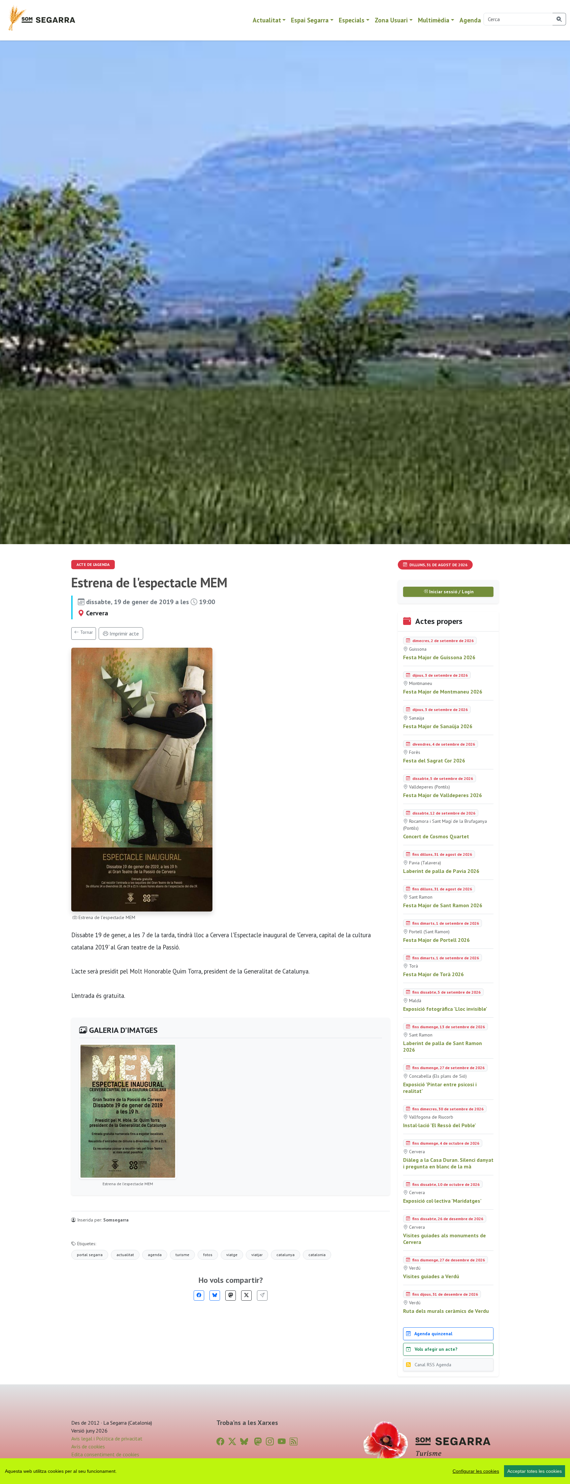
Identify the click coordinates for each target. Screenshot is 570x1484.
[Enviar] (262, 1295)
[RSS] (294, 1442)
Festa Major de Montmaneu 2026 (442, 691)
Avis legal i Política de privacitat (106, 1438)
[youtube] (282, 1442)
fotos (207, 1254)
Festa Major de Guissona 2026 (439, 657)
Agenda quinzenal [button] (432, 1334)
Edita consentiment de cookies (105, 1454)
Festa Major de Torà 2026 (433, 974)
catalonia (317, 1254)
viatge (232, 1254)
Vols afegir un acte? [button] (435, 1349)
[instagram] (270, 1442)
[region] (285, 1471)
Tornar (86, 632)
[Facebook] (199, 1295)
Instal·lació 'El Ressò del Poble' (439, 1125)
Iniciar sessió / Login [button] (451, 592)
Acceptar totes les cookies (534, 1471)
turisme (182, 1254)
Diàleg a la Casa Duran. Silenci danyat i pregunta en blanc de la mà (448, 1163)
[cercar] (559, 19)
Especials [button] (351, 20)
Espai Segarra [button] (310, 20)
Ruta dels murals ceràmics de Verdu (446, 1311)
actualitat (125, 1254)
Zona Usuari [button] (391, 20)
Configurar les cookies (476, 1471)
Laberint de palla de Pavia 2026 (441, 871)
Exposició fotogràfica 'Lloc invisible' (445, 1008)
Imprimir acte (123, 633)
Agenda (470, 20)
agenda (155, 1254)
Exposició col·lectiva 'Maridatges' (442, 1200)
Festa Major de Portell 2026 (436, 940)
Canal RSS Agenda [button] (432, 1365)
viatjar (257, 1254)
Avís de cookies (88, 1446)
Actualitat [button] (267, 20)
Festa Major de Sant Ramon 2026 (442, 905)
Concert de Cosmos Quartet (436, 836)
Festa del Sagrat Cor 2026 (434, 760)
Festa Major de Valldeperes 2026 (442, 795)
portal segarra (90, 1254)
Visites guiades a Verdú (431, 1276)
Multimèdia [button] (433, 20)
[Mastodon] (230, 1295)
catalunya (285, 1254)
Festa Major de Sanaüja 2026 (437, 726)
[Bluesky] (214, 1295)
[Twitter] (246, 1295)
